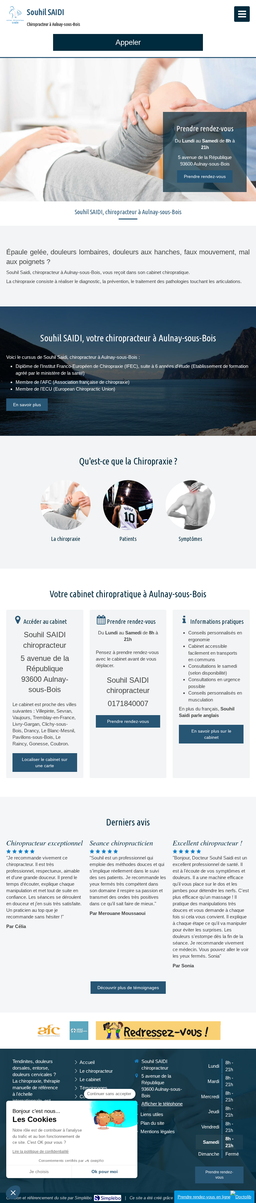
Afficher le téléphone (162, 1103)
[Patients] (128, 505)
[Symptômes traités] (190, 505)
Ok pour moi (104, 1171)
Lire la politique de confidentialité (40, 1151)
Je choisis (39, 1171)
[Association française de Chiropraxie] (48, 1030)
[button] (13, 1192)
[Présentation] (66, 505)
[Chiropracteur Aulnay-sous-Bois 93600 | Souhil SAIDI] (15, 15)
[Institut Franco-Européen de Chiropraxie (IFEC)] (79, 1030)
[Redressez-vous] (158, 1030)
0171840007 (128, 703)
